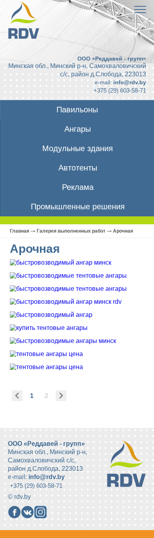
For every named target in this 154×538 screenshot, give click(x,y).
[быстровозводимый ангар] (51, 314)
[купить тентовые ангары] (49, 327)
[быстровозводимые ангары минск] (63, 340)
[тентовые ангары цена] (46, 353)
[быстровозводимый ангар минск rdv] (66, 301)
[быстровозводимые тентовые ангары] (68, 275)
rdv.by (22, 496)
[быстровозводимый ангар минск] (60, 262)
